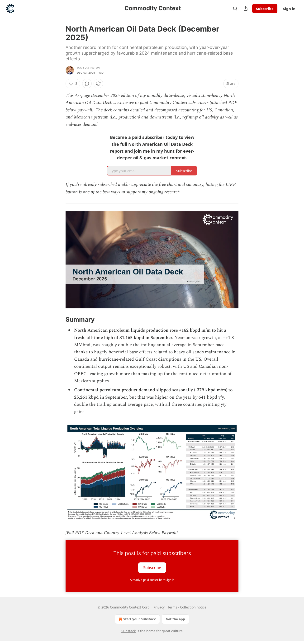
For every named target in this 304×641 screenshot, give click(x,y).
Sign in (289, 8)
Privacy (159, 607)
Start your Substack (139, 619)
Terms (172, 607)
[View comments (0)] (87, 83)
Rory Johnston (88, 68)
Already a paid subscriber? (152, 580)
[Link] (59, 319)
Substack (128, 631)
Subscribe (265, 8)
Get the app (175, 619)
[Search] (235, 8)
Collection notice (193, 607)
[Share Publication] (245, 8)
